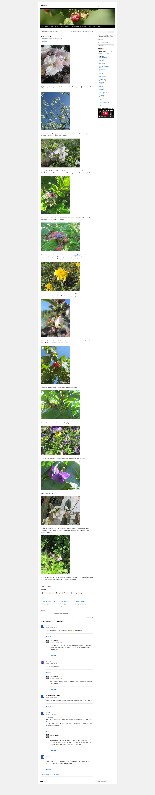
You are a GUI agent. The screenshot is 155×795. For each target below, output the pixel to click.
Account (67, 26)
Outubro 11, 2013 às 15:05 (51, 714)
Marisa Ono (59, 38)
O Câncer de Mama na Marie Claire (49, 31)
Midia (100, 86)
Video (100, 105)
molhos (100, 88)
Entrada (100, 75)
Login (46, 26)
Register (51, 26)
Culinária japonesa (102, 67)
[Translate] (44, 41)
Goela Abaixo (101, 80)
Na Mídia (101, 89)
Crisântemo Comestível (80, 601)
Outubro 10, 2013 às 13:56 (56, 678)
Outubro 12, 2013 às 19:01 (56, 737)
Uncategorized (101, 103)
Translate (107, 53)
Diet (100, 72)
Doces (100, 73)
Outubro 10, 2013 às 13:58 (56, 642)
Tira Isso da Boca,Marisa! (104, 102)
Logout (62, 26)
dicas (100, 70)
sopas (100, 101)
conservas (101, 63)
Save (44, 610)
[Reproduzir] (100, 116)
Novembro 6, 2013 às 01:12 (52, 758)
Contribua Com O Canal (85, 26)
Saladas (100, 99)
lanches (100, 82)
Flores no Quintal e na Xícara (48, 601)
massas (100, 85)
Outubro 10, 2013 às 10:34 (51, 627)
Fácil (100, 77)
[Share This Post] (46, 587)
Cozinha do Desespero (103, 66)
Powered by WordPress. (103, 781)
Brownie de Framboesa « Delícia (53, 774)
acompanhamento (102, 57)
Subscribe (100, 48)
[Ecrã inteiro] (112, 116)
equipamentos (101, 76)
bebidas (100, 59)
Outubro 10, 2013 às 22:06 (51, 697)
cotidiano (56, 613)
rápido (100, 96)
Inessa (47, 712)
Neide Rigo (77, 255)
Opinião (100, 90)
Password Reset (75, 26)
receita (100, 98)
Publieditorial (101, 95)
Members (57, 26)
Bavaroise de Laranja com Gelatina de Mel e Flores (64, 602)
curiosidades (101, 69)
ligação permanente (63, 613)
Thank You (99, 26)
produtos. (101, 93)
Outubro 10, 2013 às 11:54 (51, 663)
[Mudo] (110, 116)
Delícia (43, 5)
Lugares (100, 83)
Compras (100, 62)
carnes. (100, 60)
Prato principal (102, 92)
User (42, 26)
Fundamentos (101, 79)
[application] (106, 113)
